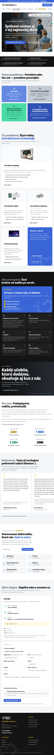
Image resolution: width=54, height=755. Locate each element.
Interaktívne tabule (32, 722)
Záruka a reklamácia (33, 742)
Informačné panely (32, 726)
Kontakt (50, 9)
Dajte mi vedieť (27, 549)
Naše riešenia (32, 42)
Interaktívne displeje (33, 720)
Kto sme (24, 9)
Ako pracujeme (16, 9)
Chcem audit (35, 262)
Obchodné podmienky (33, 740)
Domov (4, 9)
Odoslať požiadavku (11, 700)
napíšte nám (43, 1)
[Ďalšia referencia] (51, 516)
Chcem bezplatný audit (14, 42)
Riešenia (9, 9)
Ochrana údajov (32, 744)
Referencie (30, 9)
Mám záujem (47, 5)
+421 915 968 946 (37, 256)
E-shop (40, 9)
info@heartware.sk (13, 613)
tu (32, 637)
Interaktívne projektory (33, 724)
